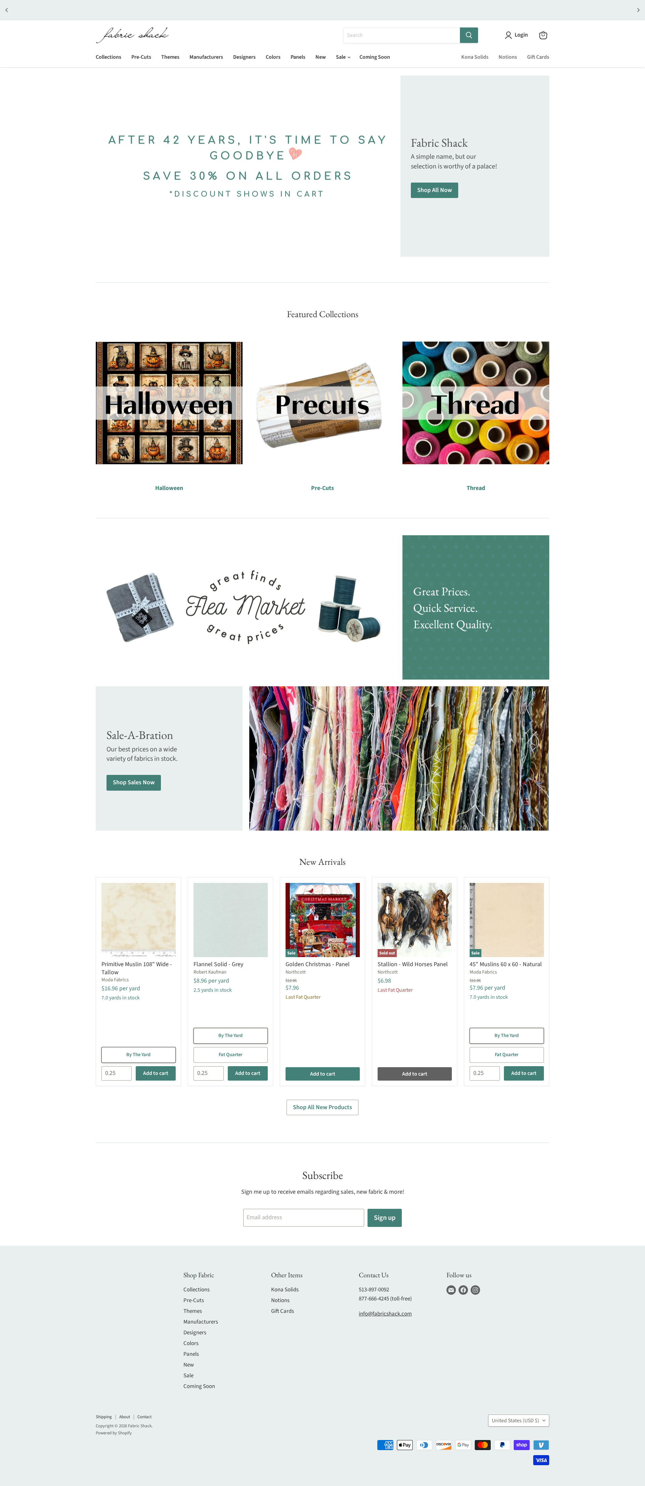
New (320, 57)
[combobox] (402, 35)
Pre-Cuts (141, 57)
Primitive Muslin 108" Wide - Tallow (136, 968)
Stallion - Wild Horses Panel (413, 964)
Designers (244, 57)
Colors (273, 57)
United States (515, 1420)
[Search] (469, 35)
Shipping (104, 1417)
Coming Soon (374, 57)
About (124, 1417)
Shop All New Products (322, 1107)
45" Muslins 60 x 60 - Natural (506, 964)
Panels (298, 57)
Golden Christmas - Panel (318, 964)
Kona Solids (474, 57)
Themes (170, 57)
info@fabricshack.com (385, 1314)
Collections (108, 57)
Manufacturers (206, 57)
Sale (341, 57)
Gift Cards (538, 57)
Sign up (384, 1218)
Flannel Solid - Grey (218, 964)
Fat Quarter (230, 1054)
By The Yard (138, 1054)
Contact (144, 1417)
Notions (508, 57)
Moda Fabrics (115, 979)
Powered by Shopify (114, 1433)
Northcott (296, 972)
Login (521, 35)
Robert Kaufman (210, 972)
